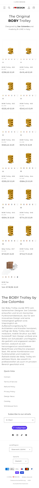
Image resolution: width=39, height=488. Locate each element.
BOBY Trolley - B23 (26, 67)
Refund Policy (9, 387)
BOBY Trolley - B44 (26, 176)
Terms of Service (10, 382)
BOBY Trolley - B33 (26, 103)
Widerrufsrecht (27, 477)
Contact (7, 377)
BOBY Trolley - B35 (26, 140)
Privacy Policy (9, 391)
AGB (29, 480)
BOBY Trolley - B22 (8, 67)
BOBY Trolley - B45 (8, 212)
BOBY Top (5, 282)
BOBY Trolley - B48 (26, 249)
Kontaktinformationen (20, 483)
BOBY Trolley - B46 (26, 212)
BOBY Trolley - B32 (8, 103)
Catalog (7, 401)
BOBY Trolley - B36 (8, 176)
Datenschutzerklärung (18, 480)
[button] (4, 7)
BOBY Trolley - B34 (8, 140)
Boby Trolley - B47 (8, 249)
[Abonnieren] (32, 420)
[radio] (3, 59)
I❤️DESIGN (16, 477)
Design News (9, 396)
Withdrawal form (11, 406)
